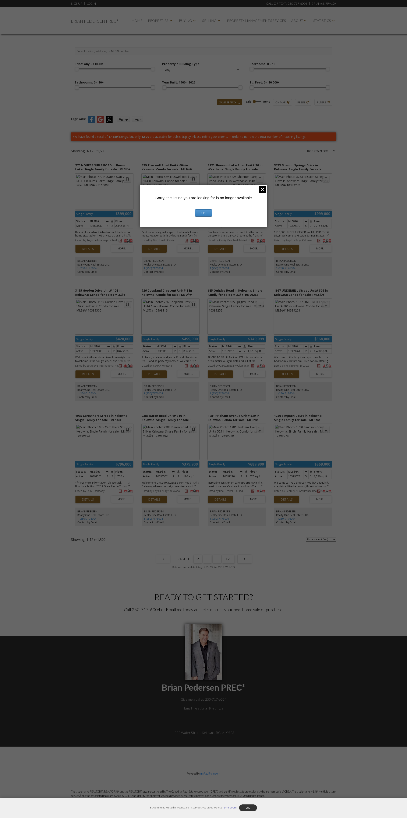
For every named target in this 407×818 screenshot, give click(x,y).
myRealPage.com (210, 773)
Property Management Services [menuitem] (256, 20)
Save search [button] (228, 102)
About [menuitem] (297, 20)
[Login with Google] (100, 122)
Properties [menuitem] (158, 20)
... (217, 559)
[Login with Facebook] (91, 122)
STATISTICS (322, 20)
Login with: (78, 119)
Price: (90, 64)
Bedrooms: (263, 64)
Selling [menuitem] (209, 20)
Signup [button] (123, 119)
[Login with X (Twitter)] (109, 122)
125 (228, 559)
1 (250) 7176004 (86, 268)
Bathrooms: (89, 82)
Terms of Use (229, 807)
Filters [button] (321, 102)
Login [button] (137, 119)
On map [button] (280, 102)
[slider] (77, 69)
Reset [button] (301, 102)
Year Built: (178, 82)
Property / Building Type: (181, 64)
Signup (76, 3)
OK (203, 213)
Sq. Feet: (264, 82)
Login (91, 3)
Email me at (203, 708)
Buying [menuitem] (185, 20)
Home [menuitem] (137, 20)
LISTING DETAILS (87, 249)
